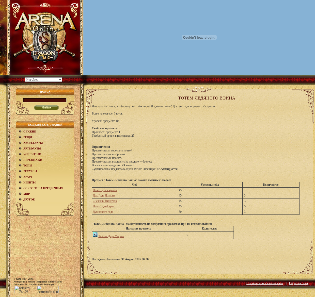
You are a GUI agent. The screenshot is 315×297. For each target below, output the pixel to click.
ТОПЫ (27, 165)
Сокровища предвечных (43, 188)
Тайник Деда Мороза (111, 236)
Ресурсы (30, 171)
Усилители (32, 154)
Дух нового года (103, 212)
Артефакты (32, 148)
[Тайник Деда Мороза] (95, 236)
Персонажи (32, 159)
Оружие (29, 131)
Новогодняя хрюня (105, 190)
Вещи (27, 137)
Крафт (27, 176)
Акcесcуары (33, 142)
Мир (26, 193)
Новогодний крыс (104, 206)
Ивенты (29, 182)
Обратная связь (298, 283)
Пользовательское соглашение (264, 283)
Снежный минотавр (105, 201)
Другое (29, 199)
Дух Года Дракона (104, 195)
